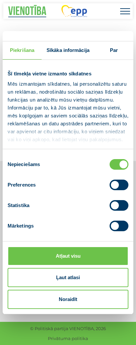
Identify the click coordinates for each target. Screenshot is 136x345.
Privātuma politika (68, 338)
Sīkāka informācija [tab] (68, 50)
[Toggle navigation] (125, 11)
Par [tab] (114, 50)
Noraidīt (68, 299)
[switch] (119, 185)
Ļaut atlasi (68, 277)
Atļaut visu (68, 256)
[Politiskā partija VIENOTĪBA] (27, 11)
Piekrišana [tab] (22, 50)
